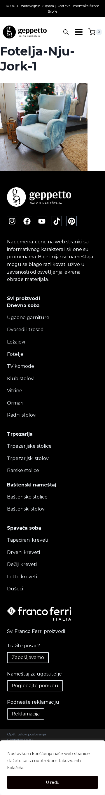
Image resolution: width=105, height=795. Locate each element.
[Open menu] (78, 32)
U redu (53, 782)
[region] (52, 767)
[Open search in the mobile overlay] (66, 32)
